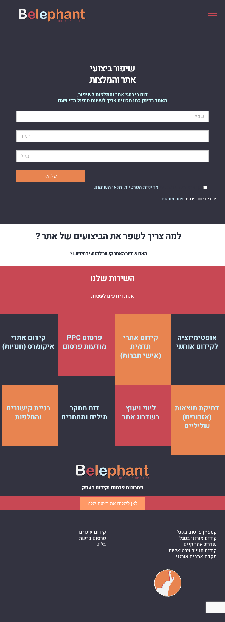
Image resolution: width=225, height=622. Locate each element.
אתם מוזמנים (171, 199)
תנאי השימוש (107, 187)
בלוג (101, 545)
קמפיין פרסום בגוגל (197, 532)
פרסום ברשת (92, 538)
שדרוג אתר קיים (200, 545)
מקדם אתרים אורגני (196, 557)
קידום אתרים (92, 532)
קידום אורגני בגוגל (198, 538)
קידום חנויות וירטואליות (192, 551)
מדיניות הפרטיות (141, 187)
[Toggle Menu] (212, 15)
